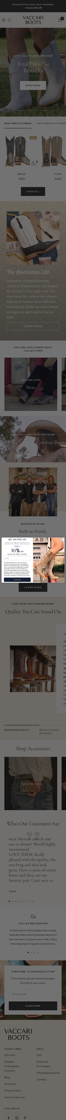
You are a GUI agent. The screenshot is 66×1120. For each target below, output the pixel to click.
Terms (28, 575)
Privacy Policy (20, 575)
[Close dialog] (62, 539)
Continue (17, 580)
